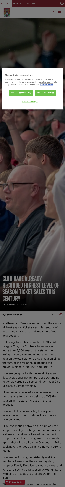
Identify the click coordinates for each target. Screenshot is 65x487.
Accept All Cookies (45, 93)
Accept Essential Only (21, 93)
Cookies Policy (46, 85)
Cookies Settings (30, 101)
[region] (32, 89)
